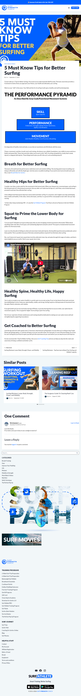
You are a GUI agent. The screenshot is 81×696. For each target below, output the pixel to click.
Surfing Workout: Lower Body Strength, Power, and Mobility (21, 349)
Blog (3, 633)
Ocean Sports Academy (9, 598)
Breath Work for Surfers (18, 173)
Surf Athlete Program (39, 203)
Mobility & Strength (7, 473)
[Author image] (7, 398)
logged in (14, 444)
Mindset (4, 470)
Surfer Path (5, 627)
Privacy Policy (6, 663)
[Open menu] (68, 8)
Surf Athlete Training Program (10, 606)
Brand (4, 655)
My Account (5, 647)
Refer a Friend (6, 652)
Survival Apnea (6, 614)
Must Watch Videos (9, 63)
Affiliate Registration (8, 649)
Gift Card (4, 595)
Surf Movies (5, 636)
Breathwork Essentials (8, 581)
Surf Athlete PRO (7, 603)
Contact (4, 644)
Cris (7, 77)
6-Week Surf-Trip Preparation (10, 576)
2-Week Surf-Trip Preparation (10, 573)
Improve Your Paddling (8, 465)
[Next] (74, 385)
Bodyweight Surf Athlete (9, 579)
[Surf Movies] (40, 540)
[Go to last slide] (6, 385)
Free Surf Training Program (10, 590)
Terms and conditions (8, 660)
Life (3, 468)
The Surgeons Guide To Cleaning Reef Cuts (59, 393)
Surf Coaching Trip (43, 339)
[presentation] (21, 378)
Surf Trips (4, 625)
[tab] (37, 404)
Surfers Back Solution (8, 611)
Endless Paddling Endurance (10, 587)
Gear (3, 463)
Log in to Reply (75, 423)
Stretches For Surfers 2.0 (9, 600)
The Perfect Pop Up (7, 483)
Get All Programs (7, 592)
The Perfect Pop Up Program (10, 617)
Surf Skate (5, 608)
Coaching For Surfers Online (10, 630)
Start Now (75, 7)
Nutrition (4, 478)
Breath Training (6, 461)
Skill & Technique (7, 480)
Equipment (5, 657)
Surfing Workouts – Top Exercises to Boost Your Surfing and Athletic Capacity (60, 350)
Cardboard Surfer (7, 584)
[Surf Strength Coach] (9, 562)
